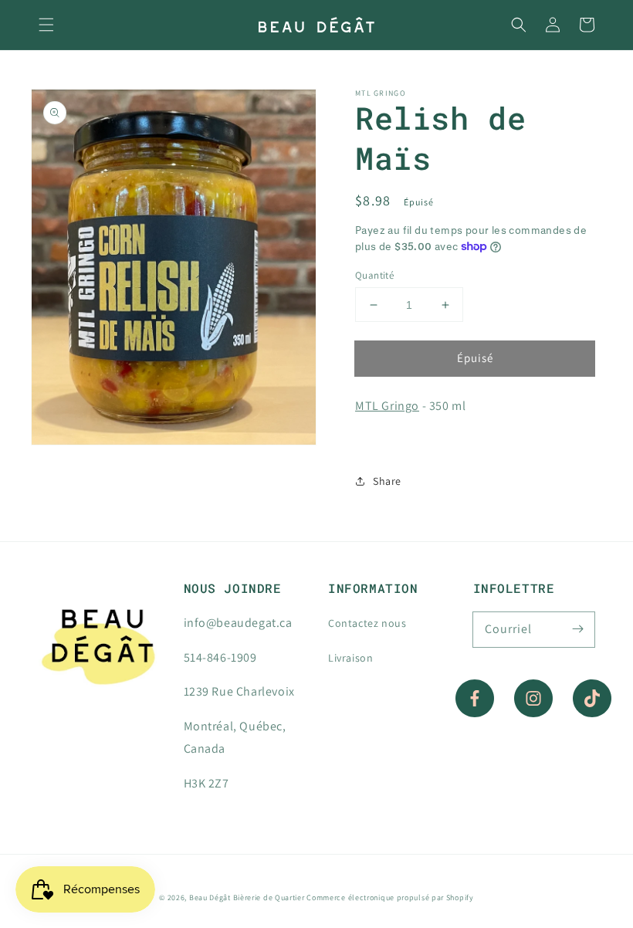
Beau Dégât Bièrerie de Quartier (247, 897)
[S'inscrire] (577, 629)
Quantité (374, 275)
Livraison (350, 658)
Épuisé (475, 358)
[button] (46, 25)
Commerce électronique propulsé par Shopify (389, 897)
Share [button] (387, 481)
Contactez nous (367, 623)
